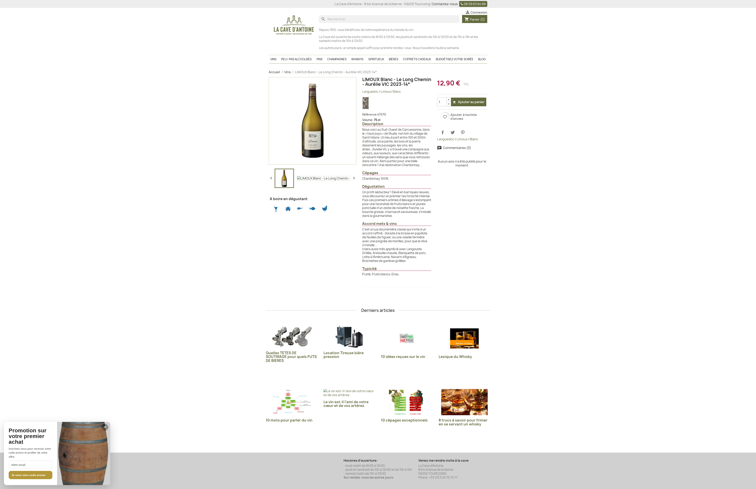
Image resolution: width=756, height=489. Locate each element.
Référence (369, 114)
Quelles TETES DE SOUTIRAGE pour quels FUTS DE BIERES (291, 356)
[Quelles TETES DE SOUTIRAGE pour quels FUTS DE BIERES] (292, 336)
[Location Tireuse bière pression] (349, 336)
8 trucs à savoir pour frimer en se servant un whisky (463, 422)
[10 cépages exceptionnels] (407, 402)
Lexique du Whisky (455, 356)
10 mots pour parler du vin (289, 420)
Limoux (386, 92)
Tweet (453, 132)
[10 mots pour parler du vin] (292, 402)
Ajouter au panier (469, 102)
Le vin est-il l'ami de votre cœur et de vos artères (346, 403)
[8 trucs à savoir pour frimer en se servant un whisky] (464, 402)
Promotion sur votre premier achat (27, 436)
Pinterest (463, 132)
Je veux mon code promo (28, 475)
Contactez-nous (445, 4)
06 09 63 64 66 (475, 4)
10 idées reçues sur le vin (403, 356)
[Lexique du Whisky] (464, 338)
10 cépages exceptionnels (404, 420)
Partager (443, 132)
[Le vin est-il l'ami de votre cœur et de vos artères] (349, 393)
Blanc (397, 92)
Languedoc (370, 92)
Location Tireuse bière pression (343, 354)
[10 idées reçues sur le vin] (407, 338)
